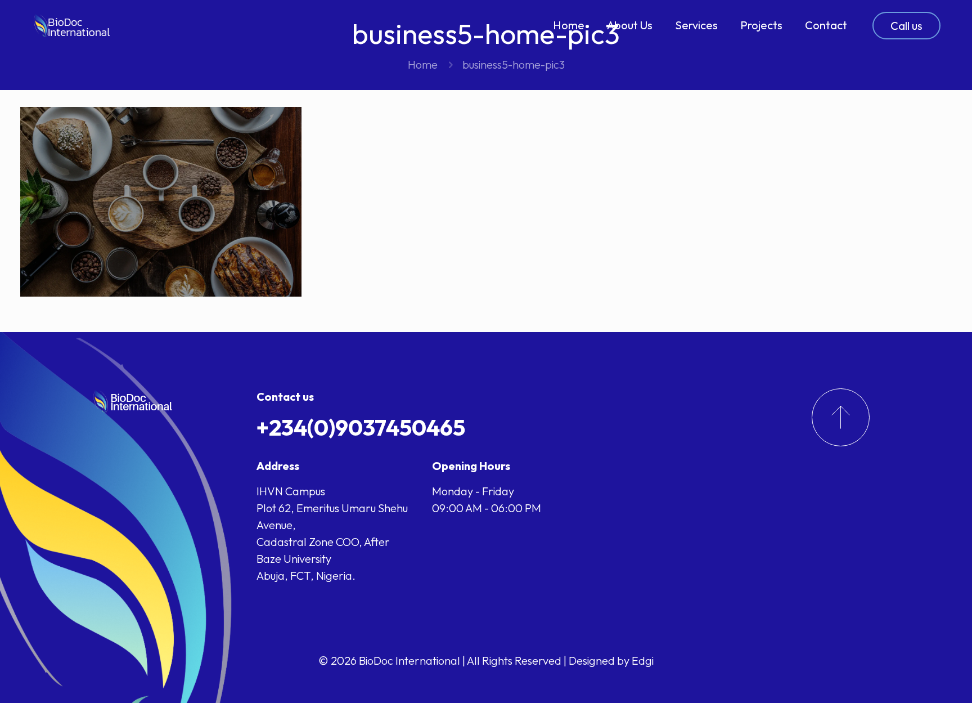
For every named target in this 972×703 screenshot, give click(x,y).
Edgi (643, 660)
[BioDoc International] (72, 25)
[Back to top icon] (918, 680)
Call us (906, 26)
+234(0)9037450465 (360, 427)
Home (423, 64)
